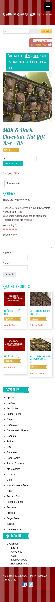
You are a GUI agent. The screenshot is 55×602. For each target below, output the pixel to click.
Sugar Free (13, 518)
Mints (9, 480)
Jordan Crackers (15, 463)
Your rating (9, 225)
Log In (14, 547)
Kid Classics (13, 469)
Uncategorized (14, 529)
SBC (13, 580)
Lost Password (19, 559)
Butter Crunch (14, 414)
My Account (13, 544)
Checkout (16, 551)
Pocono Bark (14, 496)
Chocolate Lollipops (17, 430)
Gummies (12, 452)
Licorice (11, 474)
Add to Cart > (12, 163)
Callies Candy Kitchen (27, 17)
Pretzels (11, 513)
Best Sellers (13, 408)
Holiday (11, 403)
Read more (9, 367)
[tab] (13, 183)
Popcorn (11, 507)
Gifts (35, 56)
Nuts (9, 491)
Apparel (11, 397)
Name (7, 253)
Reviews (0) (13, 183)
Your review (10, 235)
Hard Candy (13, 458)
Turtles (10, 524)
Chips (10, 419)
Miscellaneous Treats (18, 485)
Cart (13, 555)
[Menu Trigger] (48, 6)
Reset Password (20, 563)
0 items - (40, 41)
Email (7, 263)
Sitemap (42, 576)
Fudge (10, 441)
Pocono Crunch (15, 502)
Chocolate (12, 425)
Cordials (11, 436)
